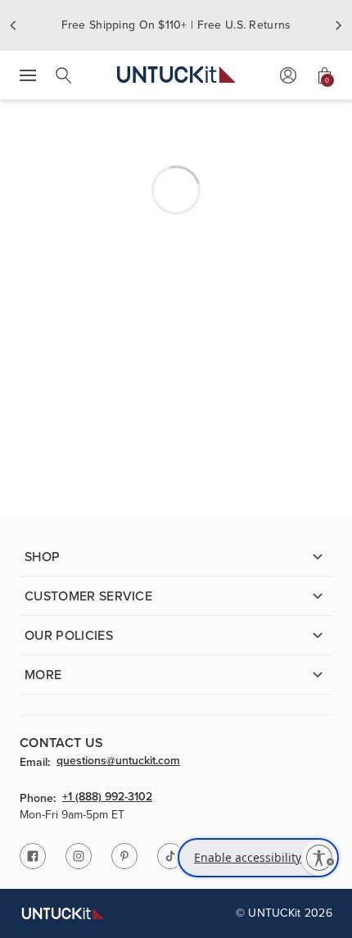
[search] (64, 75)
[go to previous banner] (13, 25)
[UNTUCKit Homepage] (176, 75)
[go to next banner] (339, 25)
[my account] (288, 75)
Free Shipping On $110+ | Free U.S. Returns (176, 25)
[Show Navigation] (28, 75)
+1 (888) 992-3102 (107, 798)
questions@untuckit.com (118, 761)
